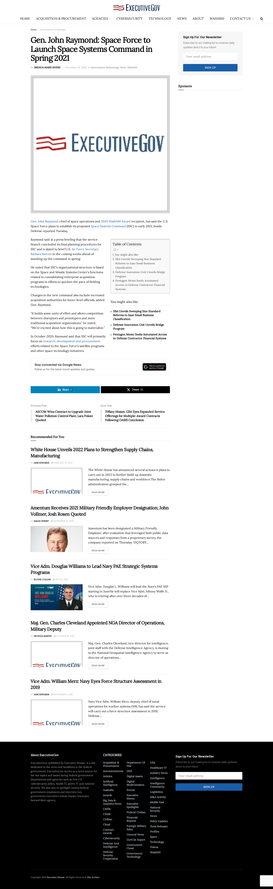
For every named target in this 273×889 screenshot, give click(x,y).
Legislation (156, 791)
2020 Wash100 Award (116, 221)
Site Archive (93, 877)
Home (25, 19)
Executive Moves (132, 796)
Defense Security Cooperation (110, 855)
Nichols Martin (43, 636)
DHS (129, 771)
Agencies (100, 19)
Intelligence (157, 778)
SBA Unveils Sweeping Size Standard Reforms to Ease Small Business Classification (138, 263)
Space (153, 836)
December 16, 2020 (76, 67)
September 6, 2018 (63, 694)
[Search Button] (261, 18)
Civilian (107, 819)
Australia (108, 790)
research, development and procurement (71, 341)
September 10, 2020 (63, 521)
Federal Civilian (136, 812)
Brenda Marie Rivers (47, 67)
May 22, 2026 (61, 579)
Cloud (106, 824)
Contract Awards (108, 831)
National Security (155, 809)
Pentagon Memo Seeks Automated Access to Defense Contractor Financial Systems (140, 285)
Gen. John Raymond (44, 221)
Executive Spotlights (133, 805)
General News (135, 834)
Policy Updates (159, 821)
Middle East (157, 802)
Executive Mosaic (56, 877)
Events (131, 790)
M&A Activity (158, 797)
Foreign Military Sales (136, 827)
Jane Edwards (41, 462)
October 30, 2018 (64, 636)
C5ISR (106, 814)
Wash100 (217, 19)
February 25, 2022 (62, 462)
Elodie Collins (42, 579)
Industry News (159, 773)
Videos (154, 847)
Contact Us (240, 19)
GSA (152, 762)
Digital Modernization (135, 783)
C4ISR (106, 809)
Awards (107, 795)
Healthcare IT (158, 767)
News (182, 19)
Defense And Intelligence (111, 845)
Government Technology (53, 29)
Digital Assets (135, 776)
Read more (100, 491)
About (198, 19)
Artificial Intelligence (110, 783)
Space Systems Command (108, 226)
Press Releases (159, 826)
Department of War (136, 764)
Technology (160, 19)
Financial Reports (132, 819)
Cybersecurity (129, 19)
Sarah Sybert (41, 521)
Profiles (154, 831)
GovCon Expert (136, 839)
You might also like (126, 254)
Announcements (113, 771)
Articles (107, 776)
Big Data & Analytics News (112, 802)
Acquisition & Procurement (61, 19)
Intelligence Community (157, 785)
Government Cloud (134, 846)
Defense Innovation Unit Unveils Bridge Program (140, 274)
